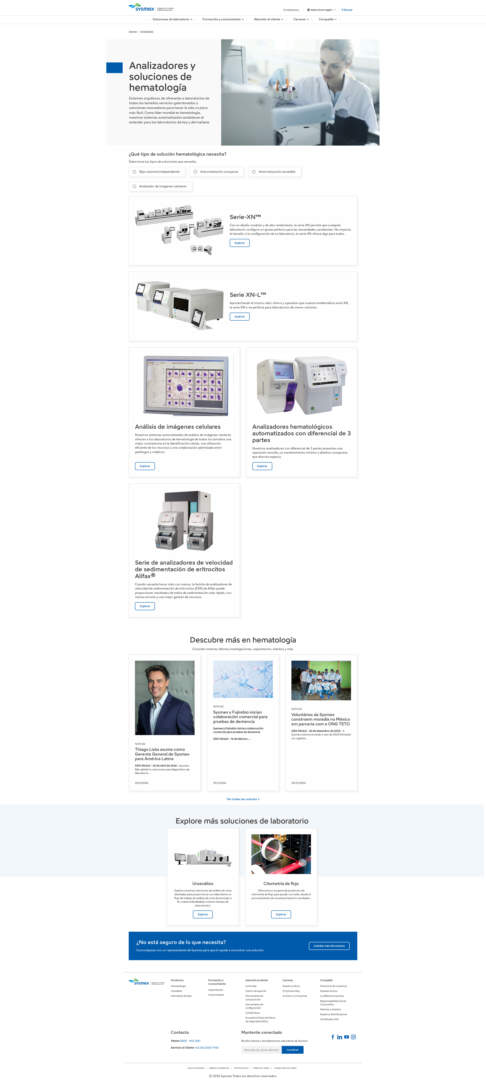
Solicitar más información (329, 946)
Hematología (178, 986)
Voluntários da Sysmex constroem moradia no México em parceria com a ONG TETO (320, 719)
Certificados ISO (329, 1019)
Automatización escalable (277, 172)
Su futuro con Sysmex (295, 996)
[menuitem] (171, 20)
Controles (250, 986)
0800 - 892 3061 (190, 1041)
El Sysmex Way (291, 991)
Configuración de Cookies (285, 1068)
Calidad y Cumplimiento (219, 1068)
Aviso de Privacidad (196, 1068)
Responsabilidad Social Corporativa (333, 1002)
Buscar (348, 10)
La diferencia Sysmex (332, 996)
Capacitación (215, 989)
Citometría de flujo (181, 996)
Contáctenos (291, 10)
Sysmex (133, 31)
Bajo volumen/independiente (159, 172)
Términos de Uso (241, 1068)
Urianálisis (176, 991)
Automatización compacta (219, 172)
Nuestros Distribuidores (333, 1014)
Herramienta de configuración (254, 1006)
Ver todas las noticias (242, 799)
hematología (146, 31)
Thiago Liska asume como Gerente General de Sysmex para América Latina (162, 754)
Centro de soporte (255, 991)
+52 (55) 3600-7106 (207, 1047)
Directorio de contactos (333, 986)
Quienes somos (328, 991)
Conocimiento (216, 994)
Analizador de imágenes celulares (162, 186)
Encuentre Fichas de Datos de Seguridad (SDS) (260, 1019)
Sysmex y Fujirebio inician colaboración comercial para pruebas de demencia (240, 716)
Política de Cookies (261, 1068)
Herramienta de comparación (254, 997)
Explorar (240, 243)
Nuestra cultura (291, 986)
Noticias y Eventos (330, 1009)
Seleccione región (321, 10)
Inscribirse (293, 1049)
